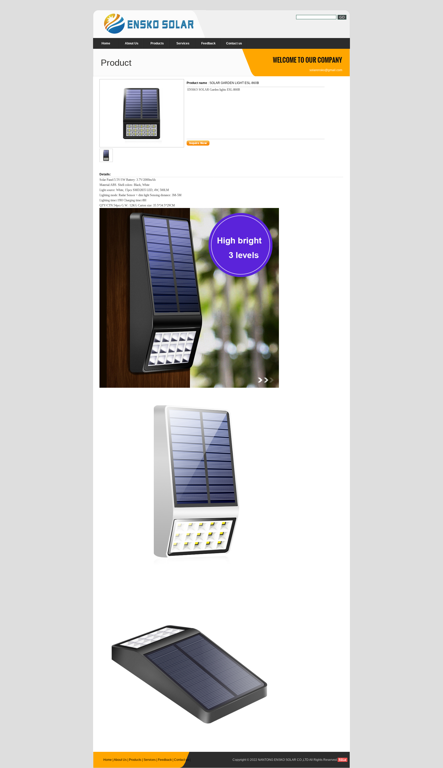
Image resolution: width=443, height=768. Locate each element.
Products (157, 43)
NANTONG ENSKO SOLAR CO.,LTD (283, 760)
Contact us (234, 43)
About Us (131, 43)
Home (106, 43)
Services (182, 43)
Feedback (208, 43)
